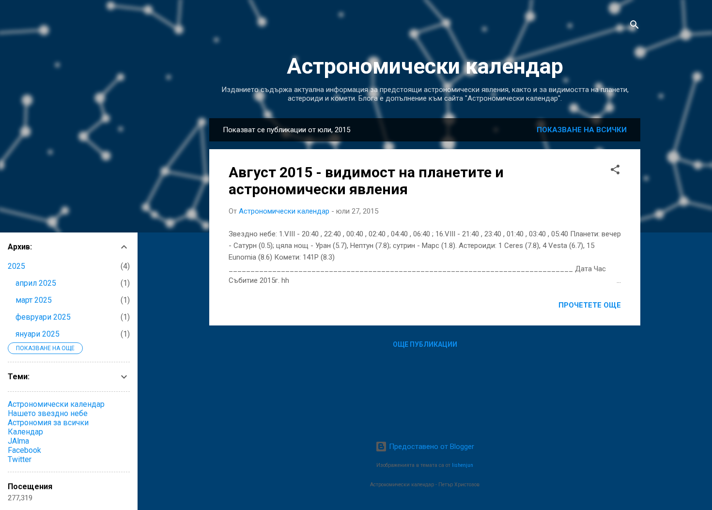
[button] (615, 171)
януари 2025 (37, 334)
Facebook (24, 450)
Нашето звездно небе (48, 413)
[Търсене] (634, 26)
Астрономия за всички (48, 422)
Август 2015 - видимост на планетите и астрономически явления (366, 181)
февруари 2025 (43, 317)
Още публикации (425, 344)
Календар (25, 431)
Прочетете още (589, 305)
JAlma (18, 441)
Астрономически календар (425, 66)
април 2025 (35, 283)
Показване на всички (582, 129)
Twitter (19, 459)
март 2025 (33, 300)
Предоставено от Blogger (430, 446)
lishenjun (462, 465)
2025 (16, 266)
